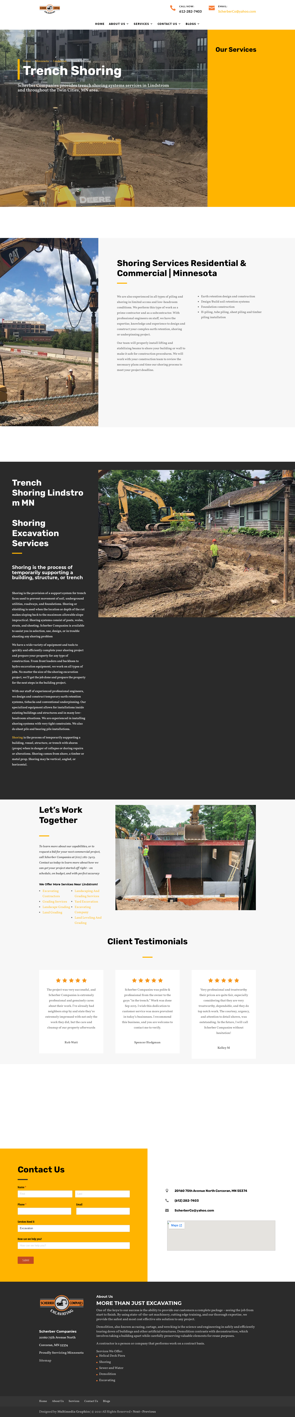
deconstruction (227, 1331)
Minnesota (42, 61)
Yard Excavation (86, 902)
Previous (149, 1412)
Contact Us (167, 24)
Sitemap (45, 1360)
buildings (126, 1331)
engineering (212, 1327)
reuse (216, 1336)
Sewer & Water (141, 1072)
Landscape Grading (56, 907)
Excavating (55, 1072)
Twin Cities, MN (72, 90)
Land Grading (52, 912)
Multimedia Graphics (73, 1412)
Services (141, 24)
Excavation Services (250, 64)
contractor (106, 1343)
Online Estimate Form (246, 631)
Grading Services (55, 902)
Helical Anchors (225, 1117)
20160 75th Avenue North (57, 1337)
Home (100, 24)
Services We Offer (109, 1351)
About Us (117, 24)
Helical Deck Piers (112, 1356)
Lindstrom (60, 61)
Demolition (241, 96)
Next (136, 1412)
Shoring (17, 738)
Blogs (191, 24)
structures (168, 1331)
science (191, 1327)
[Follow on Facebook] (221, 1160)
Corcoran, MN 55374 (53, 1345)
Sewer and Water (111, 1368)
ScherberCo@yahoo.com (237, 11)
